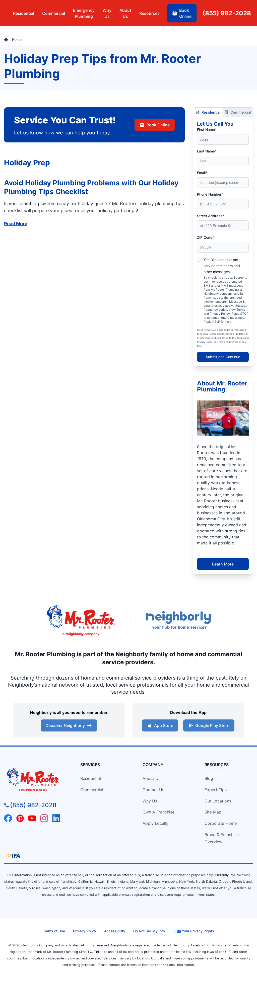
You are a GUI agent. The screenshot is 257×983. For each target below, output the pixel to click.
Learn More (223, 563)
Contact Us (153, 789)
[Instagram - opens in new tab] (44, 818)
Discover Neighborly (65, 725)
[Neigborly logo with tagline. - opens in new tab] (178, 620)
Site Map (213, 811)
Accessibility (114, 931)
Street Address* (210, 216)
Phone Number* (210, 194)
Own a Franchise (158, 811)
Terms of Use (54, 931)
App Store (163, 725)
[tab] (84, 13)
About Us (151, 778)
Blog (209, 778)
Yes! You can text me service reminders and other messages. (222, 266)
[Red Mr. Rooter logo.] (80, 620)
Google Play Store (212, 725)
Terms (240, 309)
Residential (211, 112)
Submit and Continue (223, 357)
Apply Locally (155, 823)
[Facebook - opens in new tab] (8, 818)
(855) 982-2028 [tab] (227, 13)
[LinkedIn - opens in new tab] (56, 818)
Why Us (150, 800)
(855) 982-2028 (33, 805)
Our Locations (218, 800)
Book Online (158, 124)
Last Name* (207, 151)
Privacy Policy (220, 313)
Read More (15, 223)
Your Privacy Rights (198, 931)
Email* (202, 173)
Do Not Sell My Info (149, 931)
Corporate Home (221, 823)
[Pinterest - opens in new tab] (20, 818)
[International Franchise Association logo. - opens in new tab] (13, 856)
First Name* (207, 129)
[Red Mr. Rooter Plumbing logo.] (35, 779)
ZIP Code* (205, 237)
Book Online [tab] (185, 13)
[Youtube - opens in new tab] (32, 818)
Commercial (240, 112)
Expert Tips (216, 789)
